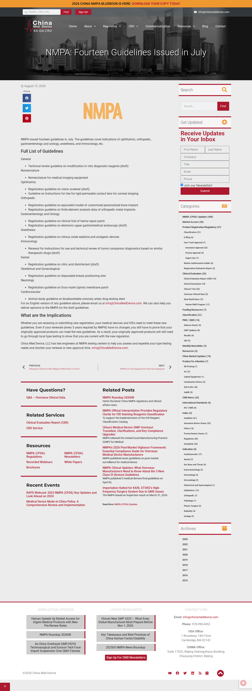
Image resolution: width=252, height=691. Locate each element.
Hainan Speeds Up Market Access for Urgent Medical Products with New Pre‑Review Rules (55, 622)
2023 (185, 539)
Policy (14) (189, 428)
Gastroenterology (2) (193, 470)
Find (66, 12)
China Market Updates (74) (196, 356)
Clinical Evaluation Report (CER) (47, 422)
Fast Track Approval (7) (195, 242)
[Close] (5, 687)
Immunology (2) (191, 480)
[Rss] (200, 673)
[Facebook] (177, 673)
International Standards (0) (196, 402)
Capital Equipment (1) (194, 377)
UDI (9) (187, 341)
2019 (185, 559)
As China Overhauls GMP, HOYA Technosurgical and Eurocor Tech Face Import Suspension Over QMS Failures (55, 647)
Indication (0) (189, 449)
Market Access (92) (193, 222)
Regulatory (110, 26)
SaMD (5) (188, 392)
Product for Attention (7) (195, 361)
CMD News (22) (190, 397)
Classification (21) (192, 232)
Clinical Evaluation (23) (194, 273)
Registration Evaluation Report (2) (199, 268)
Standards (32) (191, 444)
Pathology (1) (190, 501)
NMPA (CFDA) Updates (125, 504)
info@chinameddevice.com (200, 617)
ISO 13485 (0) (190, 408)
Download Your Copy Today (156, 4)
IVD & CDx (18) (190, 387)
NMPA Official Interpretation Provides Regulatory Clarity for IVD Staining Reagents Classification (135, 412)
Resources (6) (190, 351)
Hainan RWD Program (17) (197, 304)
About (88, 26)
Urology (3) (189, 516)
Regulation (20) (191, 439)
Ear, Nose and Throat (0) (195, 464)
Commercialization (158, 26)
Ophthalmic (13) (191, 490)
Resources (184, 26)
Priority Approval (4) (194, 253)
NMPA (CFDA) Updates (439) (197, 216)
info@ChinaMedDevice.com (124, 303)
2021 (185, 549)
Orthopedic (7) (190, 495)
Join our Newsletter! (198, 185)
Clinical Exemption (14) (194, 284)
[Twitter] (185, 673)
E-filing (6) (188, 237)
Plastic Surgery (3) (192, 506)
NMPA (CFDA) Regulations (35, 454)
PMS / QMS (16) (191, 320)
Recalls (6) (189, 335)
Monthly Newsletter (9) (194, 345)
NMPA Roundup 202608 (118, 397)
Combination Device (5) (194, 382)
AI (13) (187, 371)
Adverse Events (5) (192, 325)
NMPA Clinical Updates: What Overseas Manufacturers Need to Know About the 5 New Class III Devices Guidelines (133, 471)
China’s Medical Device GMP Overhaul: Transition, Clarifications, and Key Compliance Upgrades (133, 431)
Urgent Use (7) (192, 258)
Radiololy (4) (189, 511)
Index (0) (187, 413)
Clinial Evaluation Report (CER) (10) (200, 279)
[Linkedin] (192, 673)
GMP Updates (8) (192, 330)
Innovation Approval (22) (196, 248)
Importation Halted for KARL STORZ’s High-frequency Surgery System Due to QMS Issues (133, 489)
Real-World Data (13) (193, 299)
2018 (185, 565)
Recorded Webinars (39, 462)
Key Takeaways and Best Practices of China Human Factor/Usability (125, 636)
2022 (185, 544)
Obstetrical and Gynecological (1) (199, 485)
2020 (185, 554)
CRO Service (34, 428)
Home (73, 26)
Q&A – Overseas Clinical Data (45, 397)
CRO (131, 26)
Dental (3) (188, 459)
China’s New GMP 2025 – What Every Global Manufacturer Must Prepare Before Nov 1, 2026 (125, 622)
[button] (27, 98)
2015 (185, 580)
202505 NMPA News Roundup (125, 647)
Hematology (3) (191, 475)
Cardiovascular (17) (193, 454)
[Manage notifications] (243, 683)
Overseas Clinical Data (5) (196, 294)
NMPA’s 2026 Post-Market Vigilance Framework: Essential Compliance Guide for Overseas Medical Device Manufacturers (134, 451)
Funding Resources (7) (194, 309)
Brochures (33, 467)
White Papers (73, 462)
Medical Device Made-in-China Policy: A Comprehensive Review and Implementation (55, 503)
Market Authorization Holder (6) (198, 263)
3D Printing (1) (190, 366)
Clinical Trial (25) (192, 289)
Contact (220, 26)
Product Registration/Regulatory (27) (201, 227)
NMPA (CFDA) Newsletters (73, 454)
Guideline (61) (190, 418)
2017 (185, 570)
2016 (185, 575)
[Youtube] (170, 673)
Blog (205, 26)
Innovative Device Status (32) (197, 423)
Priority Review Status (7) (195, 433)
